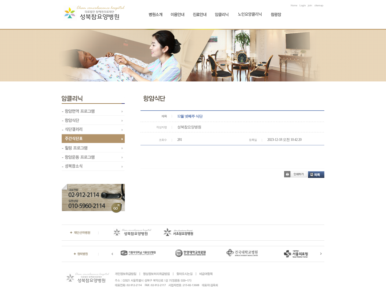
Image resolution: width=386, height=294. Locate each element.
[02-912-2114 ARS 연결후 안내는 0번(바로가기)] (93, 186)
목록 (317, 175)
